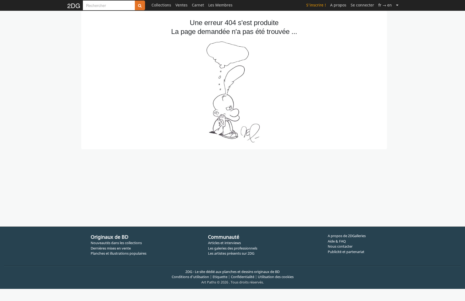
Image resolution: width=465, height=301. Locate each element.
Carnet (198, 5)
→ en (385, 5)
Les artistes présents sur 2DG (231, 253)
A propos (338, 5)
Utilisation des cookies (276, 276)
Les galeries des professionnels (232, 248)
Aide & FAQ (337, 241)
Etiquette (220, 276)
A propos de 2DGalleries (347, 235)
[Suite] (397, 5)
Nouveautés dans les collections (116, 242)
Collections (161, 5)
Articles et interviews (224, 242)
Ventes (181, 5)
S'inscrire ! (316, 5)
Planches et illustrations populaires (118, 253)
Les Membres (220, 5)
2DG (73, 5)
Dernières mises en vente (111, 248)
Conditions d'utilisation (190, 276)
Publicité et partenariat (346, 251)
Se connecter (362, 5)
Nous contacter (340, 246)
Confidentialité (242, 276)
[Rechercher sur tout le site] (140, 5)
